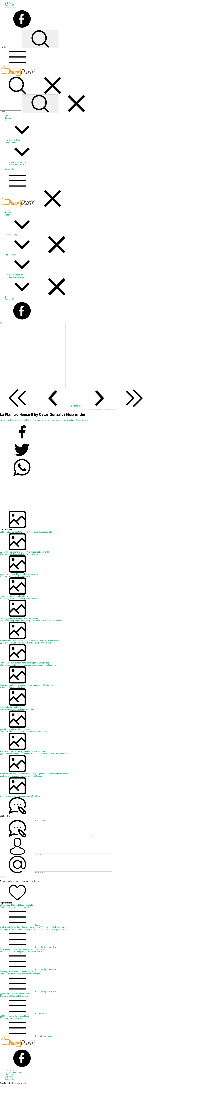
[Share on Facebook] (22, 440)
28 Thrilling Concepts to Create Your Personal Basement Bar (25, 552)
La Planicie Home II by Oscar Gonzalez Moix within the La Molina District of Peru (54, 420)
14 (81, 406)
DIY (54, 947)
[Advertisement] (69, 494)
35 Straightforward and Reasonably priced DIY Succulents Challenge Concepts (33, 929)
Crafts (37, 925)
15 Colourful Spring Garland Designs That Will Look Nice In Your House (29, 641)
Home (2, 420)
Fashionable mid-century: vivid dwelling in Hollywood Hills (24, 663)
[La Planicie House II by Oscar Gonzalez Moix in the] (33, 388)
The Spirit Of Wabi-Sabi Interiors (14, 996)
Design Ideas (12, 420)
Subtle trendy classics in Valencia (14, 596)
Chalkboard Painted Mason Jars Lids (15, 907)
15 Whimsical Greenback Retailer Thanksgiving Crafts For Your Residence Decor (34, 774)
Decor (37, 947)
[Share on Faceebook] (22, 458)
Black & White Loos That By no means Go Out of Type (22, 751)
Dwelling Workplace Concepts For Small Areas (19, 618)
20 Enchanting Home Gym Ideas (13, 1018)
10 (74, 406)
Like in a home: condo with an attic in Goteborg (20, 796)
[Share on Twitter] (22, 475)
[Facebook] (22, 27)
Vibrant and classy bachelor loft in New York (19, 574)
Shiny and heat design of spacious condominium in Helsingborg (27, 685)
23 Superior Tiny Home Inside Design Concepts (20, 974)
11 (76, 406)
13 (79, 406)
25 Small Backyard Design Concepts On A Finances (21, 952)
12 (78, 406)
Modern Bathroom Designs (11, 707)
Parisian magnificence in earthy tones (16, 729)
